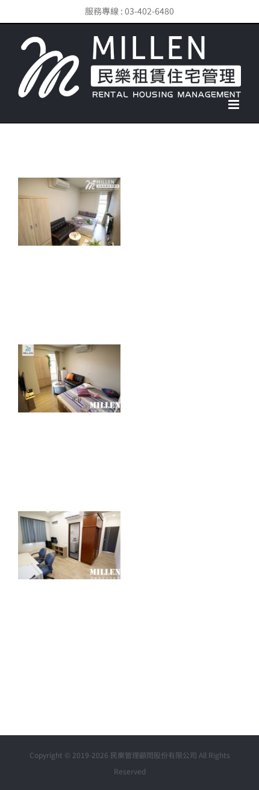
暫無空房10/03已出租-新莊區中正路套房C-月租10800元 (51, 396)
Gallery (87, 230)
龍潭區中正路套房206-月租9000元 (51, 575)
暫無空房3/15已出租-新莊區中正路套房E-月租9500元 (51, 230)
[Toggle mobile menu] (234, 104)
